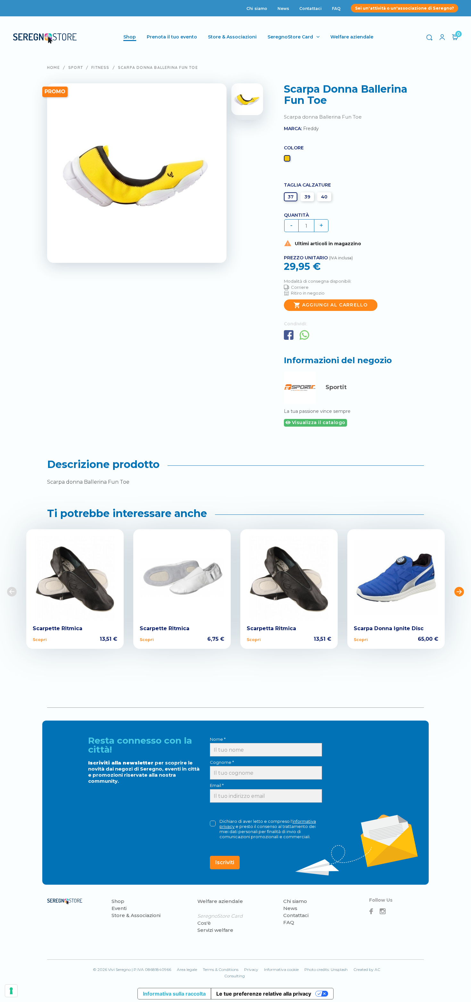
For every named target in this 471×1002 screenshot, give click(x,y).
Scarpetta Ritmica (271, 628)
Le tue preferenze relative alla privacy (263, 993)
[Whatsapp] (304, 335)
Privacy (251, 969)
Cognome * (222, 762)
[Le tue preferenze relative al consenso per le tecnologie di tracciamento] (11, 991)
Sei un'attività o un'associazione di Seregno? (404, 8)
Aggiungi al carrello (330, 305)
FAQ (336, 8)
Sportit (336, 387)
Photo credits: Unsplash (326, 969)
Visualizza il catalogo (317, 422)
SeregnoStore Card (290, 37)
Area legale (187, 969)
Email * (217, 785)
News (283, 8)
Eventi (119, 908)
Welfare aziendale (351, 37)
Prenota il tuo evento (172, 37)
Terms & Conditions (220, 969)
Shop (118, 901)
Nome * (218, 739)
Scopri (39, 639)
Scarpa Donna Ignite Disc (389, 628)
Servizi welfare (215, 930)
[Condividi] (288, 335)
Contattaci (310, 8)
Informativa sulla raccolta (174, 993)
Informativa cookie (281, 969)
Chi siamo (256, 8)
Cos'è (204, 923)
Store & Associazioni (232, 37)
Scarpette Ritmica (57, 628)
